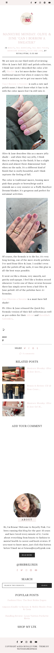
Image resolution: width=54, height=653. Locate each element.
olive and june (35, 51)
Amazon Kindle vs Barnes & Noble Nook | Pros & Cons (27, 608)
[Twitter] (36, 2)
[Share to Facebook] (29, 348)
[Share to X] (25, 348)
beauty (11, 48)
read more (27, 555)
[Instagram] (40, 2)
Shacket (11, 71)
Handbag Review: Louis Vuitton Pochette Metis (27, 617)
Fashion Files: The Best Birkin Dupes (27, 600)
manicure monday (16, 51)
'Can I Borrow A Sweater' (15, 83)
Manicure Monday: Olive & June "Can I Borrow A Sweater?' (27, 38)
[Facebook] (31, 2)
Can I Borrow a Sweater (14, 299)
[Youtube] (49, 2)
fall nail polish (40, 48)
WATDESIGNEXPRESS (27, 649)
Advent (30, 315)
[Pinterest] (45, 2)
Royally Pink (31, 646)
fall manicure (23, 48)
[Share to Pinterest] (33, 348)
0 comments (28, 353)
